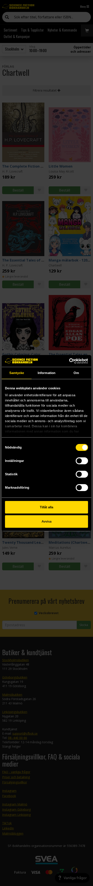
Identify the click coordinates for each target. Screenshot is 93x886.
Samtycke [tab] (16, 373)
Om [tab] (76, 373)
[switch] (82, 460)
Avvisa (46, 521)
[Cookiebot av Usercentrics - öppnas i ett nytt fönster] (69, 361)
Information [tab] (46, 373)
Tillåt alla (46, 507)
